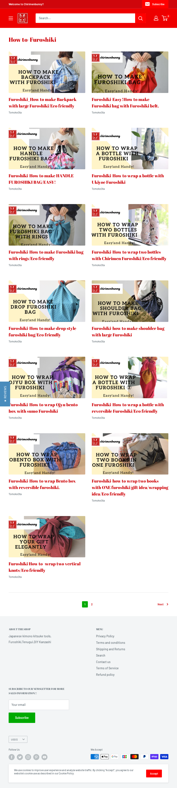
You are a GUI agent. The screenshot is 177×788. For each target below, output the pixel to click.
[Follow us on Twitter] (20, 757)
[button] (5, 394)
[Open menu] (11, 18)
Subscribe (158, 4)
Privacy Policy (105, 636)
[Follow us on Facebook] (12, 757)
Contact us (103, 662)
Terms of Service (107, 668)
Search (100, 655)
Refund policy (105, 674)
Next (161, 604)
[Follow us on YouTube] (44, 757)
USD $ (14, 739)
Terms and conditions (110, 642)
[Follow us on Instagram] (28, 757)
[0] (165, 18)
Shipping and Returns (110, 649)
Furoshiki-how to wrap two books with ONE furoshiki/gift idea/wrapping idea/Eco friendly (130, 487)
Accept (154, 773)
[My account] (156, 18)
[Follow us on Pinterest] (36, 757)
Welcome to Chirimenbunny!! (26, 4)
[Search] (140, 18)
